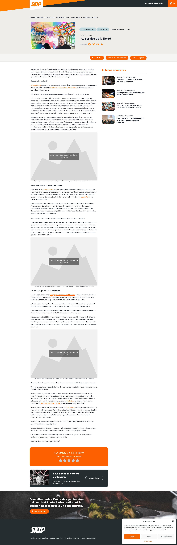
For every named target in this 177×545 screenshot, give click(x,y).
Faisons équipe (138, 58)
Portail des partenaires (117, 58)
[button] (173, 521)
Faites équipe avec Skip (72, 538)
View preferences (166, 537)
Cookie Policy (148, 541)
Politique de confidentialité (54, 538)
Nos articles (97, 58)
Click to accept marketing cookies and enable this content (64, 156)
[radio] (60, 460)
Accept (132, 537)
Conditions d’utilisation (37, 538)
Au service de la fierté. (96, 39)
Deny (149, 537)
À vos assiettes (39, 511)
